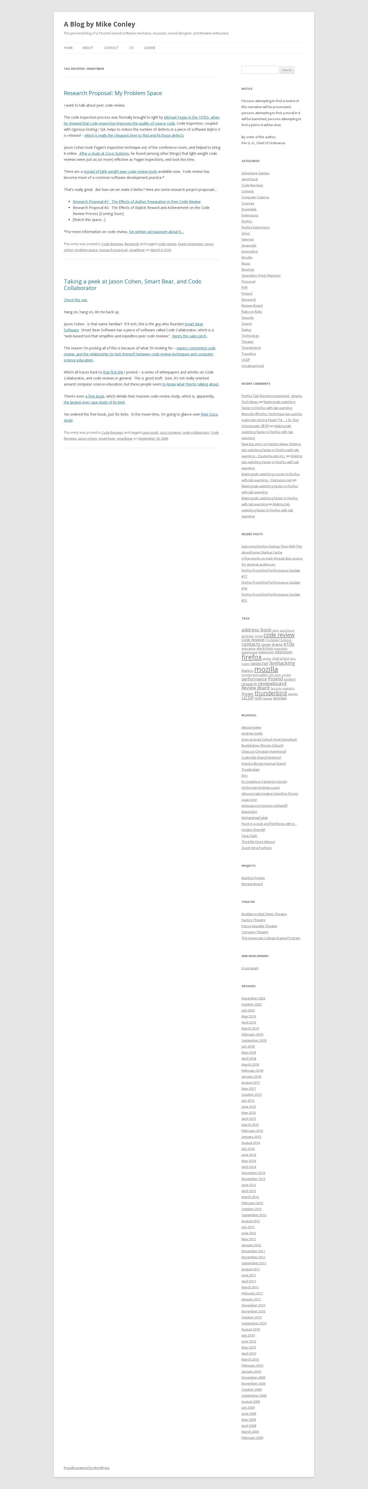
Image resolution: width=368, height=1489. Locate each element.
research (249, 683)
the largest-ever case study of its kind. (94, 402)
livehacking (282, 663)
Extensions (250, 215)
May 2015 (249, 1112)
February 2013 (252, 1203)
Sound (247, 323)
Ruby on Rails (252, 311)
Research (132, 244)
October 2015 (252, 1094)
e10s (289, 644)
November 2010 (253, 1311)
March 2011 (250, 1287)
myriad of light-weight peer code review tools (120, 171)
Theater (248, 341)
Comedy (248, 191)
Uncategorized (253, 365)
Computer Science (255, 197)
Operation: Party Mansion (261, 275)
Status (246, 329)
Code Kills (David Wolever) (261, 757)
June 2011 (249, 1275)
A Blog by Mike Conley (99, 24)
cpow (266, 644)
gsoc (293, 658)
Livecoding (250, 251)
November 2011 (253, 1257)
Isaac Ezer (249, 799)
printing (289, 679)
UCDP (246, 359)
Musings (248, 269)
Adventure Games (255, 173)
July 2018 (248, 1046)
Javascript (249, 245)
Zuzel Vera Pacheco (257, 847)
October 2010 (252, 1317)
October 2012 (252, 1209)
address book (256, 629)
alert (275, 630)
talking (203, 384)
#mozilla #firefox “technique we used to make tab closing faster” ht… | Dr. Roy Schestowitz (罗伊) (272, 420)
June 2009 (249, 1413)
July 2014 (248, 1148)
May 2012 (249, 1239)
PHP (245, 287)
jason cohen (87, 438)
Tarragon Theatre (255, 932)
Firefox (247, 221)
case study (150, 432)
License (149, 48)
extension (266, 652)
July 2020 (248, 1010)
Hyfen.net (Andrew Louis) (261, 787)
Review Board (252, 305)
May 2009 (249, 1419)
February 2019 (252, 1034)
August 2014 (251, 1142)
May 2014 (249, 1160)
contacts (251, 644)
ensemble (280, 648)
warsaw (267, 698)
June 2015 (249, 1106)
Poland (247, 293)
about (214, 384)
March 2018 (250, 1064)
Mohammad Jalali (255, 817)
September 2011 (254, 1263)
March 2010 (250, 1359)
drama (277, 644)
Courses (248, 203)
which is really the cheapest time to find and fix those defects (134, 135)
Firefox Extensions (256, 227)
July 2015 (248, 1100)
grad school (280, 658)
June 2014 (249, 1154)
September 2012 (254, 1215)
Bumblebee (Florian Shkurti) (262, 745)
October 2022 (252, 1004)
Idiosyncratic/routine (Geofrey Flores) (270, 793)
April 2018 (249, 1058)
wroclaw (280, 698)
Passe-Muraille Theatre (259, 926)
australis (248, 636)
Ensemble (249, 209)
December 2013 (253, 1172)
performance (254, 679)
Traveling (249, 353)
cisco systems (170, 432)
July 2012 (248, 1227)
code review (167, 244)
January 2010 (251, 1371)
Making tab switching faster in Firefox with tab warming (267, 432)
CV (131, 48)
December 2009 (253, 1377)
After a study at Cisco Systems (104, 153)
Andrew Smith (252, 733)
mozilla (266, 669)
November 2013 (253, 1179)
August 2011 (251, 1269)
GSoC (246, 233)
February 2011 (252, 1293)
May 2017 (249, 1088)
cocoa (259, 636)
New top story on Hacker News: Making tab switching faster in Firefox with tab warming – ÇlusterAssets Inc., (271, 450)
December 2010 (253, 1305)
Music (246, 263)
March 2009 (250, 1431)
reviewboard (272, 683)
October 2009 (252, 1389)
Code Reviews (112, 244)
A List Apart (250, 968)
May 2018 (249, 1052)
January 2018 (251, 1076)
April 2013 (249, 1191)
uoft (258, 697)
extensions (283, 652)
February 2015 (252, 1130)
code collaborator (195, 432)
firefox (252, 657)
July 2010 (248, 1335)
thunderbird (271, 693)
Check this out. (76, 299)
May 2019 (249, 1016)
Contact (111, 48)
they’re (191, 384)
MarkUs (247, 670)
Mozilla (247, 257)
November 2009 (253, 1383)
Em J (245, 775)
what (181, 384)
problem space (86, 250)
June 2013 (249, 1185)
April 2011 (249, 1281)
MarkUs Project (253, 878)
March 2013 (250, 1197)
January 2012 (251, 1245)
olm (271, 675)
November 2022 (253, 998)
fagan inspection (191, 244)
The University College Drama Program (271, 938)
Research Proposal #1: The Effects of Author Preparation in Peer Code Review (137, 201)
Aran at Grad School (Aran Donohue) (269, 739)
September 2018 (254, 1040)
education (249, 648)
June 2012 (249, 1233)
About (88, 48)
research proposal (113, 250)
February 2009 (252, 1437)
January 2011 (251, 1299)
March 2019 (250, 1028)
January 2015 (251, 1136)
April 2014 (249, 1166)
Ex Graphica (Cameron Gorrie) (264, 781)
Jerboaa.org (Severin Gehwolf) (264, 805)
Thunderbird (251, 347)
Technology (250, 335)
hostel (246, 664)
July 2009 (248, 1407)
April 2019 (249, 1022)
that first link (113, 372)
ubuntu (293, 694)
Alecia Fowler (251, 727)
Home (68, 48)
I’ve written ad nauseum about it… (156, 231)
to (164, 384)
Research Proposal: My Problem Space (113, 93)
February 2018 (252, 1070)
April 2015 (249, 1118)
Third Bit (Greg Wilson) (258, 841)
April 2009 (249, 1425)
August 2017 (251, 1082)
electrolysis (265, 648)
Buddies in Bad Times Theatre (264, 914)
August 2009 (251, 1401)
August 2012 (251, 1221)
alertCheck (250, 179)
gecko (267, 658)
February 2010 (252, 1365)
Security (248, 317)
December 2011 (253, 1251)
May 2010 (249, 1347)
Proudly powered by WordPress (86, 1468)
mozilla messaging (254, 675)
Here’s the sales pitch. (189, 336)
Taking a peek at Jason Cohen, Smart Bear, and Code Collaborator (132, 284)
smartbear (137, 250)
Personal (248, 281)
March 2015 (250, 1124)
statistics (288, 688)
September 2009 (254, 1395)
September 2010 (254, 1323)
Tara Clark (249, 835)
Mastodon (249, 811)
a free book (94, 396)
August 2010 (251, 1329)
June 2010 (249, 1341)
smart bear (106, 438)
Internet (248, 239)
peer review (283, 675)
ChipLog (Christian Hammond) (264, 751)
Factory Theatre (253, 920)
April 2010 (249, 1353)
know (171, 384)
